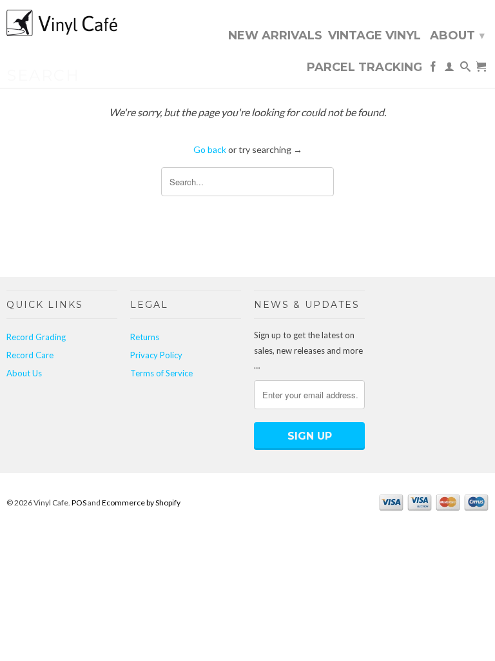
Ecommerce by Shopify (141, 502)
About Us (24, 373)
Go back (209, 149)
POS (79, 502)
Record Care (29, 355)
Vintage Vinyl (374, 36)
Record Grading (36, 337)
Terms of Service (161, 373)
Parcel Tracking (364, 67)
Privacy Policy (156, 355)
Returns (144, 337)
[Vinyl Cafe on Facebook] (433, 69)
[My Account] (449, 69)
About (457, 35)
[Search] (465, 69)
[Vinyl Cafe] (61, 24)
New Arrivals (275, 36)
